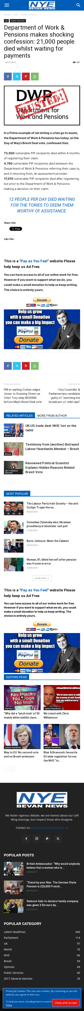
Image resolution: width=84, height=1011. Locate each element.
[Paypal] (47, 839)
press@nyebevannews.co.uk (49, 828)
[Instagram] (37, 839)
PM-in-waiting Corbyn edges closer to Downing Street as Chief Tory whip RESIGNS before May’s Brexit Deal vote (23, 396)
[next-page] (12, 482)
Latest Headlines (53, 708)
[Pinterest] (26, 76)
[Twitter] (17, 76)
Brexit (8, 435)
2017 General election (11, 471)
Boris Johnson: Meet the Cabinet (48, 540)
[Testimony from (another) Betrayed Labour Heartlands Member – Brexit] (13, 449)
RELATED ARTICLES (19, 415)
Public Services (29, 14)
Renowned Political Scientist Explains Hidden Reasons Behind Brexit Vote (49, 467)
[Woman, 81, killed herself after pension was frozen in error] (13, 564)
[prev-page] (6, 482)
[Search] (78, 5)
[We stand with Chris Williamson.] (62, 697)
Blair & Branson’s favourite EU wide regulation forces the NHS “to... (60, 756)
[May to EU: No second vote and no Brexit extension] (22, 736)
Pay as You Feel (34, 261)
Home (7, 14)
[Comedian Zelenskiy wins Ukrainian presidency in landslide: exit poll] (13, 527)
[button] (6, 5)
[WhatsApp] (35, 76)
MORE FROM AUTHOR (52, 415)
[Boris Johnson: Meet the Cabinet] (13, 546)
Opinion (9, 708)
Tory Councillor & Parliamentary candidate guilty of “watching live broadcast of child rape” (64, 396)
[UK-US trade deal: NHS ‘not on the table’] (13, 430)
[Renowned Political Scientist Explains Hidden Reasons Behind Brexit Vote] (13, 467)
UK (15, 14)
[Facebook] (8, 76)
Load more (40, 578)
